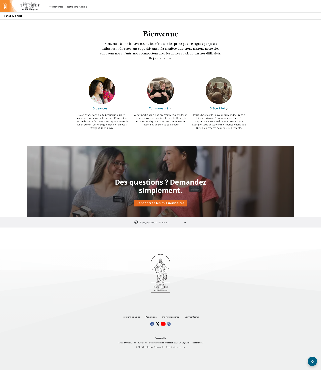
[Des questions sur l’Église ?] (312, 361)
